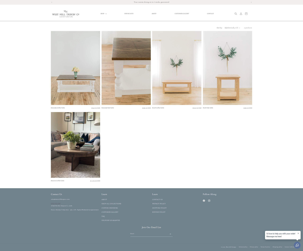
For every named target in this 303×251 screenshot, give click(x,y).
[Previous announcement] (51, 2)
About (104, 199)
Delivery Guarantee (111, 220)
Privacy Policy (159, 204)
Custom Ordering (110, 208)
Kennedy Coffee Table (58, 108)
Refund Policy (158, 212)
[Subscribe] (170, 234)
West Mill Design (231, 247)
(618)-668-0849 (55, 203)
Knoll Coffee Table (158, 108)
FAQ (103, 216)
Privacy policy (254, 247)
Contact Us (157, 199)
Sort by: (219, 28)
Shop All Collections (111, 204)
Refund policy (243, 247)
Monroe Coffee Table (57, 181)
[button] (103, 13)
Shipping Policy (159, 208)
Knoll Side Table (208, 108)
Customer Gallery (110, 212)
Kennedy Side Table (108, 108)
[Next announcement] (251, 2)
